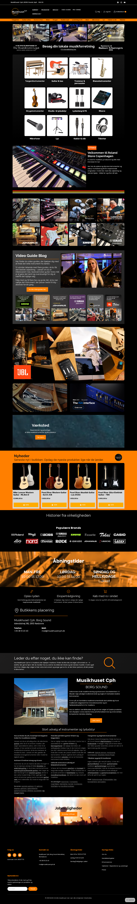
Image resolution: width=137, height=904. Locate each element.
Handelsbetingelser (108, 858)
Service (55, 10)
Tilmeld (32, 889)
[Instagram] (14, 855)
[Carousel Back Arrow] (17, 353)
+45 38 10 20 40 (44, 861)
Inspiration (36, 14)
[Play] (91, 270)
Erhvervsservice (107, 862)
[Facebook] (9, 855)
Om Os (104, 854)
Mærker (35, 10)
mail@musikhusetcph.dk (47, 864)
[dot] (66, 378)
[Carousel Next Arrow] (119, 353)
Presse (104, 870)
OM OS (40, 2)
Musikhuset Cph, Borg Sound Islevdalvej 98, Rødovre (51, 855)
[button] (97, 11)
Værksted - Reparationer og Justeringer (115, 866)
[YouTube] (20, 855)
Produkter (45, 10)
